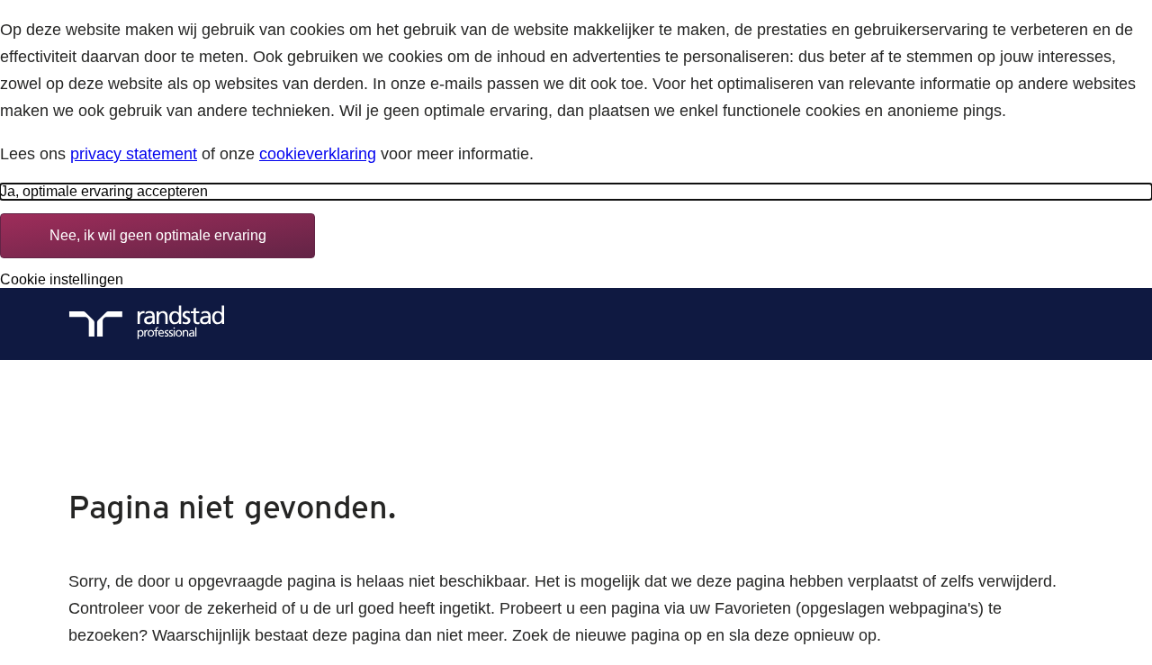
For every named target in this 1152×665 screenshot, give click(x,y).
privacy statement (133, 154)
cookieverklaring (317, 154)
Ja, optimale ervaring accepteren (104, 191)
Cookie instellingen (61, 279)
